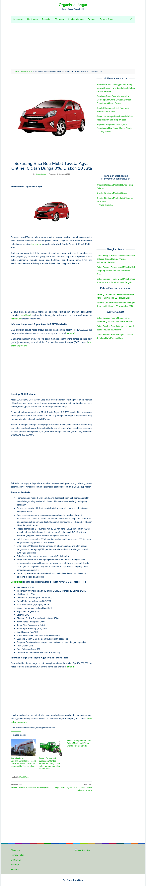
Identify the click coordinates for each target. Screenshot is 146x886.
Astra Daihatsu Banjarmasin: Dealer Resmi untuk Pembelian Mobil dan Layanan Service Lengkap (23, 762)
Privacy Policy (17, 854)
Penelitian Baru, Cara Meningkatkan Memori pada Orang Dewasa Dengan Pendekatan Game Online (114, 99)
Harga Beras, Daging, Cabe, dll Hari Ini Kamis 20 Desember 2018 (73, 787)
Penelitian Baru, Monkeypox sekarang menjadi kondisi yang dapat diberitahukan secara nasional (116, 88)
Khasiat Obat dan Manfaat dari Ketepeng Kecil (30, 786)
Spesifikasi (16, 581)
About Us (15, 849)
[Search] (131, 19)
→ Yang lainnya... (105, 131)
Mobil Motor (24, 777)
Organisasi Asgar (73, 4)
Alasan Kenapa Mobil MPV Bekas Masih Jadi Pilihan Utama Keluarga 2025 (79, 743)
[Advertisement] (73, 46)
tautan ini (71, 333)
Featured (15, 869)
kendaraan (36, 243)
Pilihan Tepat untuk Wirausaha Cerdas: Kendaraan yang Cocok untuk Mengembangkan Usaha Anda (49, 763)
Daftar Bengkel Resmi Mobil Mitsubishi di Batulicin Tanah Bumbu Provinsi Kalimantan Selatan (116, 259)
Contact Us (16, 859)
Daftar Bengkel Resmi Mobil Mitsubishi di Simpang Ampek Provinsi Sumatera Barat (116, 270)
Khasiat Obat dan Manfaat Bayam (112, 193)
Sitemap (15, 864)
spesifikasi (26, 315)
